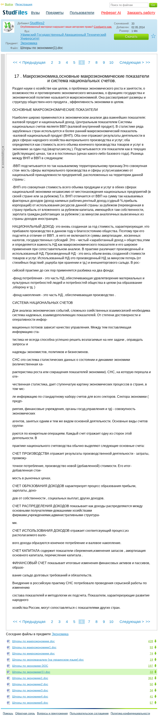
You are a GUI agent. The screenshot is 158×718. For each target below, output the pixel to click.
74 (151, 653)
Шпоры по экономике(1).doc (31, 672)
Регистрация (23, 4)
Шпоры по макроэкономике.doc (33, 641)
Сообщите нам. (103, 27)
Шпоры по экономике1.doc (30, 678)
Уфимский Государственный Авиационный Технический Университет (63, 36)
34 (151, 690)
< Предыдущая (32, 62)
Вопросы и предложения (52, 713)
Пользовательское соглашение (89, 713)
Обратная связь (25, 713)
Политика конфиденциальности (130, 713)
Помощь (8, 713)
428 (150, 641)
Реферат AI (111, 13)
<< (15, 62)
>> (148, 62)
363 (150, 678)
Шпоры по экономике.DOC (30, 665)
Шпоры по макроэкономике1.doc (34, 647)
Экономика (28, 43)
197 (150, 665)
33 (151, 672)
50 (151, 684)
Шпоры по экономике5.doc (30, 702)
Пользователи (82, 13)
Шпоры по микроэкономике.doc (33, 653)
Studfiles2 (37, 23)
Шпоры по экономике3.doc (30, 690)
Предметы (55, 13)
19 (151, 659)
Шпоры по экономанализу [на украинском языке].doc (48, 659)
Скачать (131, 36)
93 (151, 647)
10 (111, 62)
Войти (9, 4)
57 (151, 702)
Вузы (35, 13)
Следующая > (132, 62)
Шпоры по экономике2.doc (30, 684)
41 (151, 696)
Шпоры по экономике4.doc (30, 696)
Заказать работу (141, 13)
